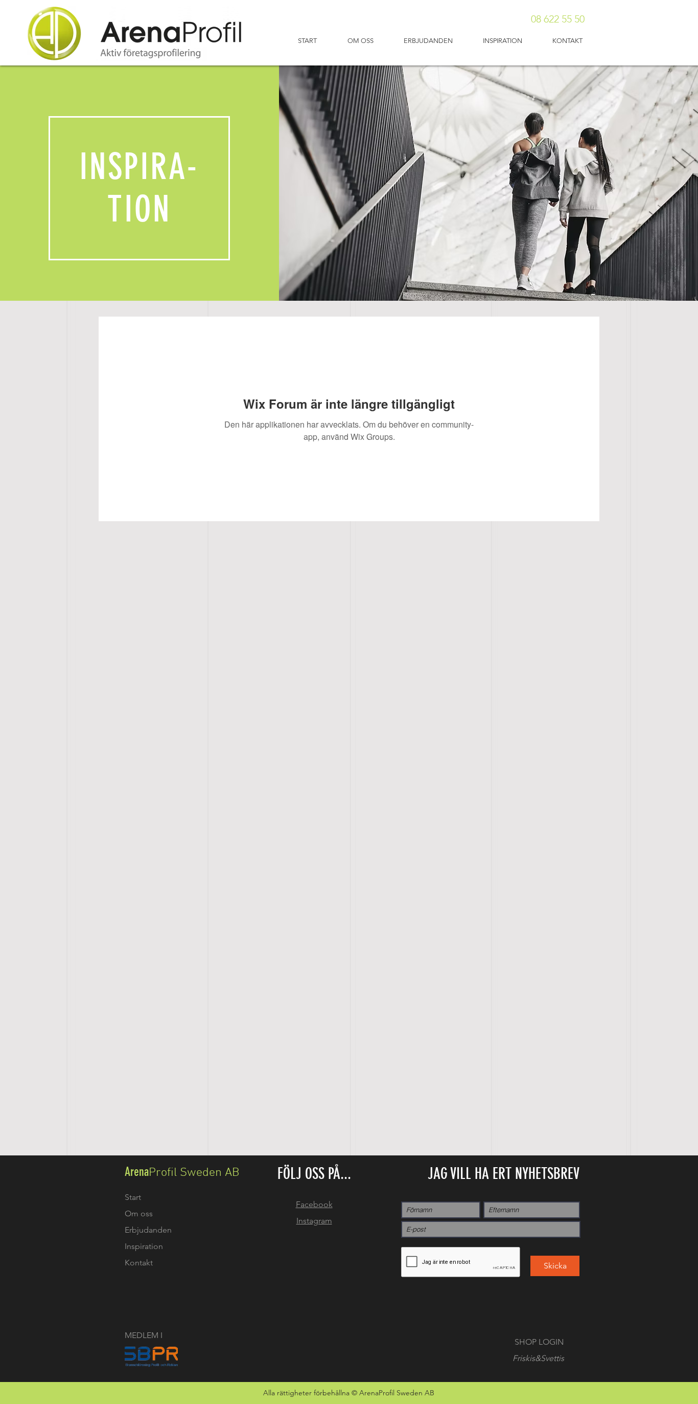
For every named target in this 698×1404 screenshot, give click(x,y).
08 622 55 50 (558, 19)
